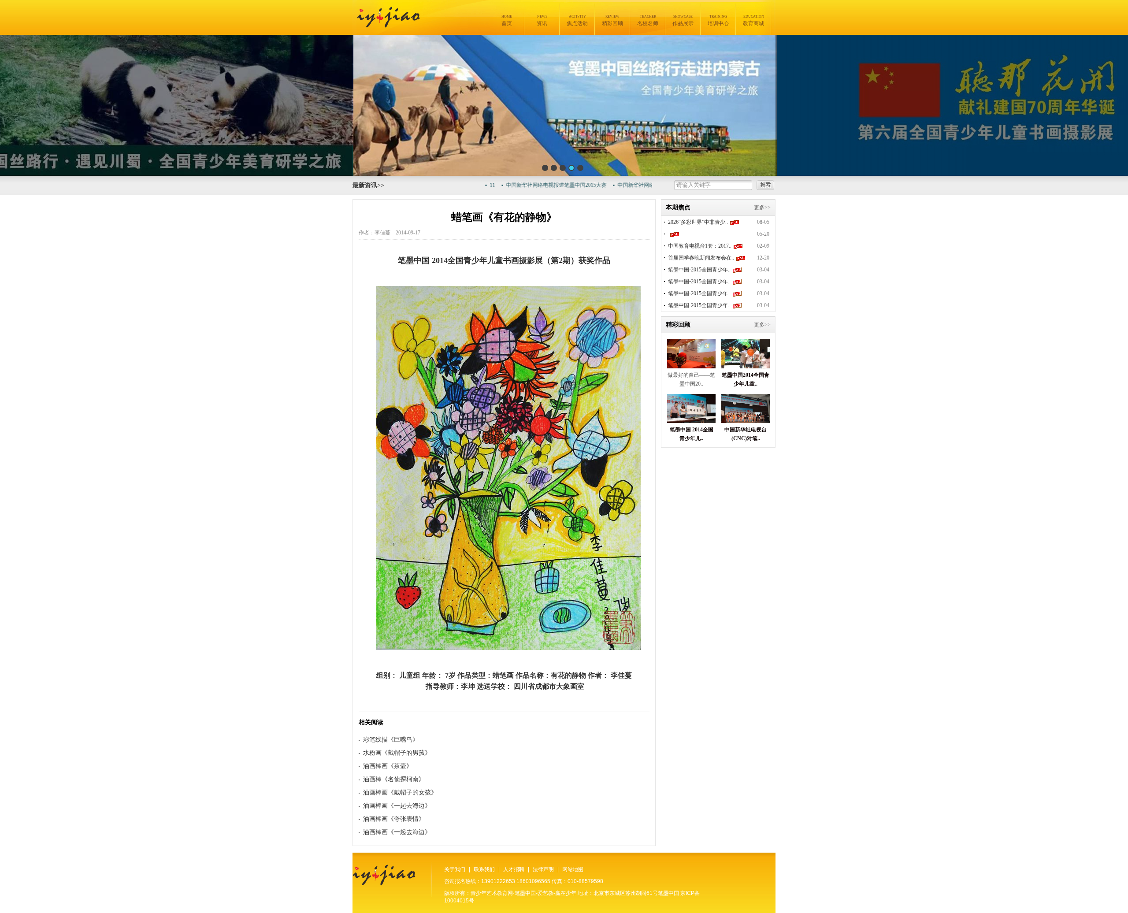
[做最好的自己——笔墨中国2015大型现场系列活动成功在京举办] (691, 366)
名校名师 (647, 20)
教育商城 (753, 20)
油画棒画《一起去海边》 (397, 805)
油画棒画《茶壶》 (387, 766)
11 (468, 185)
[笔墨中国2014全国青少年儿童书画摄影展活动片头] (745, 366)
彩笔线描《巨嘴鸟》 (391, 739)
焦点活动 (577, 20)
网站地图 (572, 869)
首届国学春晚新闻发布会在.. (701, 258)
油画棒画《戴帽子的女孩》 (400, 792)
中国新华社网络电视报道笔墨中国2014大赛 (643, 185)
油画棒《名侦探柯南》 (394, 779)
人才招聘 (513, 869)
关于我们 (454, 869)
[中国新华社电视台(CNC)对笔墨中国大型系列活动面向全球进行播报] (745, 420)
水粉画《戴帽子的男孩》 (397, 753)
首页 (506, 20)
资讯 (542, 20)
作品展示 (683, 20)
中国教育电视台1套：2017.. (699, 246)
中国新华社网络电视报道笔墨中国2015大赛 (532, 185)
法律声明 (543, 869)
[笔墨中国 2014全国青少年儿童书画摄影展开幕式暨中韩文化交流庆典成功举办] (691, 420)
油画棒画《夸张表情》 (394, 819)
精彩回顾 (612, 20)
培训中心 (718, 20)
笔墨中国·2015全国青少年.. (699, 270)
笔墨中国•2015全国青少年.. (699, 281)
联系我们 (484, 869)
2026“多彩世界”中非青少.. (698, 222)
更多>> (762, 207)
